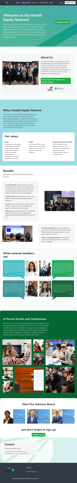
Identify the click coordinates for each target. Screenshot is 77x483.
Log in (62, 2)
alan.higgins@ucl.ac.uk (11, 453)
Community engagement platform (21, 478)
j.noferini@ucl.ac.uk (24, 453)
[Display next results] (75, 416)
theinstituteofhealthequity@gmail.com (15, 451)
